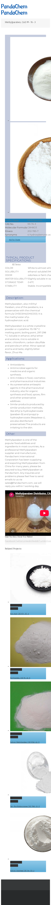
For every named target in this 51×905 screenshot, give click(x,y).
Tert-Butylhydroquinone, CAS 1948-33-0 (25, 806)
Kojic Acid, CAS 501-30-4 (19, 614)
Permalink (16, 605)
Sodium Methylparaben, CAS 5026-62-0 (24, 742)
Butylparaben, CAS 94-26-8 (20, 678)
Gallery (14, 608)
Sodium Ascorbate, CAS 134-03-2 (22, 871)
